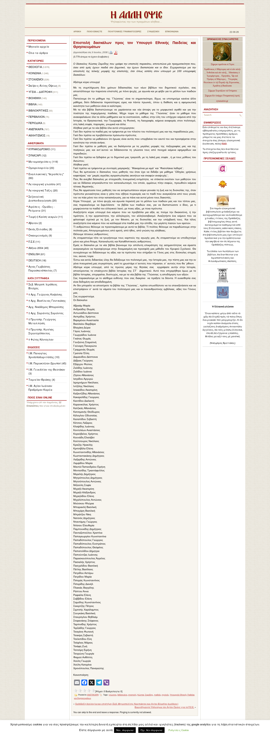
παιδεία (157, 695)
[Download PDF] (115, 52)
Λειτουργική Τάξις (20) (43, 190)
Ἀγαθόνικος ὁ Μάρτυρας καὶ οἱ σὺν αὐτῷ (222, 69)
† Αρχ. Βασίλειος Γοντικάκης (47, 300)
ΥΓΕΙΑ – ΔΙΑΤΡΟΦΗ (40, 92)
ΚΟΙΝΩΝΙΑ (34, 73)
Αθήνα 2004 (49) (38, 248)
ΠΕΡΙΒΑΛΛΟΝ (36, 117)
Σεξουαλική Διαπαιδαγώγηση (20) (42, 198)
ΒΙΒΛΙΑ (32, 104)
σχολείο (165, 695)
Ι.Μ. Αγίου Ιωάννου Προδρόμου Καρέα (40, 387)
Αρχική (77, 31)
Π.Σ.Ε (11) (34, 241)
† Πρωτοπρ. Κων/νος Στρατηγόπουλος (41, 331)
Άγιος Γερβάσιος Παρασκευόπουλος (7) (42, 268)
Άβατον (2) (35, 223)
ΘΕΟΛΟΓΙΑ (35, 67)
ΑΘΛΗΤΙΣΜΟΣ (36, 135)
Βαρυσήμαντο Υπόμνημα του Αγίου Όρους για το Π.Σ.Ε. (164, 707)
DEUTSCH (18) (37, 260)
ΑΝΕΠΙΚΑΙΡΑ (35, 129)
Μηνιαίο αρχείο (38, 46)
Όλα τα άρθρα (38, 53)
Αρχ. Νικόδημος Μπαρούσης (46, 307)
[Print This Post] (111, 52)
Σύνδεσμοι (153, 31)
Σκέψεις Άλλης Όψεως (42, 85)
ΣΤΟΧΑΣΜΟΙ (35, 79)
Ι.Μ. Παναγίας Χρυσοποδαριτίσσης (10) (44, 355)
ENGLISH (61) (36, 254)
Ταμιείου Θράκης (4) (41, 379)
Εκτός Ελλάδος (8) (40, 229)
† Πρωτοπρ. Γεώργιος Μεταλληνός (42, 321)
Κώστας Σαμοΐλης (145, 695)
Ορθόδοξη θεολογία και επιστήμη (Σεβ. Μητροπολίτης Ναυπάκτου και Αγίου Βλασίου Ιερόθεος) (126, 703)
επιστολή (132, 695)
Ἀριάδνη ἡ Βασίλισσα (222, 85)
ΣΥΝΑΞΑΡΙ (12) (37, 155)
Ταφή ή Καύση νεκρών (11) (45, 217)
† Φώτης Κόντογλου (40, 339)
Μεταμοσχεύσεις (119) (43, 161)
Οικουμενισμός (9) (40, 235)
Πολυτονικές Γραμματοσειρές (124, 31)
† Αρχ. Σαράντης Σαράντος (46, 313)
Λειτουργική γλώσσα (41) (44, 184)
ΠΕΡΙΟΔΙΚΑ (35, 123)
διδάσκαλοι (122, 695)
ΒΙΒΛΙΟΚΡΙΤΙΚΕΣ (38, 110)
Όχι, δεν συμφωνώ (151, 730)
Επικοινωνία (172, 31)
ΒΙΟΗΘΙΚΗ (34, 98)
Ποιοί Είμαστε (94, 31)
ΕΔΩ (224, 144)
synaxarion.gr (222, 101)
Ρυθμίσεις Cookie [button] (178, 730)
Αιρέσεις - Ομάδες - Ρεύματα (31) (41, 208)
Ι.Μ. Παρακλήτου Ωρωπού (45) (47, 363)
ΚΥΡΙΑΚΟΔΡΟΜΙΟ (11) (41, 149)
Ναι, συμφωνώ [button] (125, 730)
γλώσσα (112, 695)
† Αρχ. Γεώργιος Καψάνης (45, 294)
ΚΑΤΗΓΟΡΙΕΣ (36, 60)
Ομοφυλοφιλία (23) (41, 168)
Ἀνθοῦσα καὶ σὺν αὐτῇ (216, 72)
